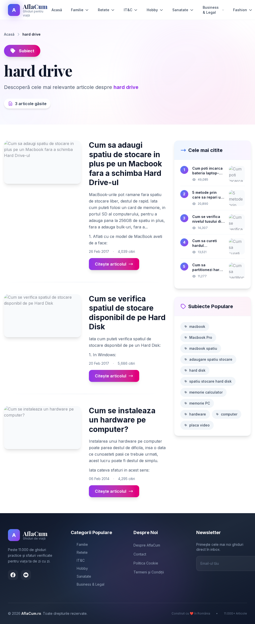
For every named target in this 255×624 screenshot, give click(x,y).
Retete (103, 10)
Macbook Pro (200, 337)
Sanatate (180, 10)
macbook (197, 326)
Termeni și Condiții (148, 572)
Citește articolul (110, 264)
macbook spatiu (203, 348)
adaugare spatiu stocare (210, 359)
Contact (139, 554)
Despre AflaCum (146, 545)
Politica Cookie (145, 563)
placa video (199, 425)
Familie (77, 10)
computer (229, 414)
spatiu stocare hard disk (210, 381)
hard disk (197, 370)
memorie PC (199, 403)
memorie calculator (206, 392)
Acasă (57, 10)
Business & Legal (211, 9)
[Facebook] (13, 575)
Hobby (152, 10)
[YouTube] (26, 575)
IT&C (128, 10)
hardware (197, 414)
